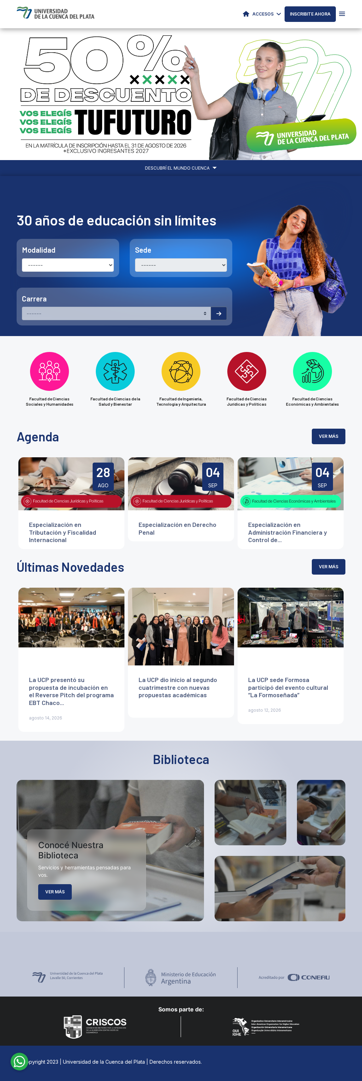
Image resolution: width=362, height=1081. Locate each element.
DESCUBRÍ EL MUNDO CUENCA (178, 168)
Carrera (34, 298)
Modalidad (39, 249)
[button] (27, 94)
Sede (143, 249)
